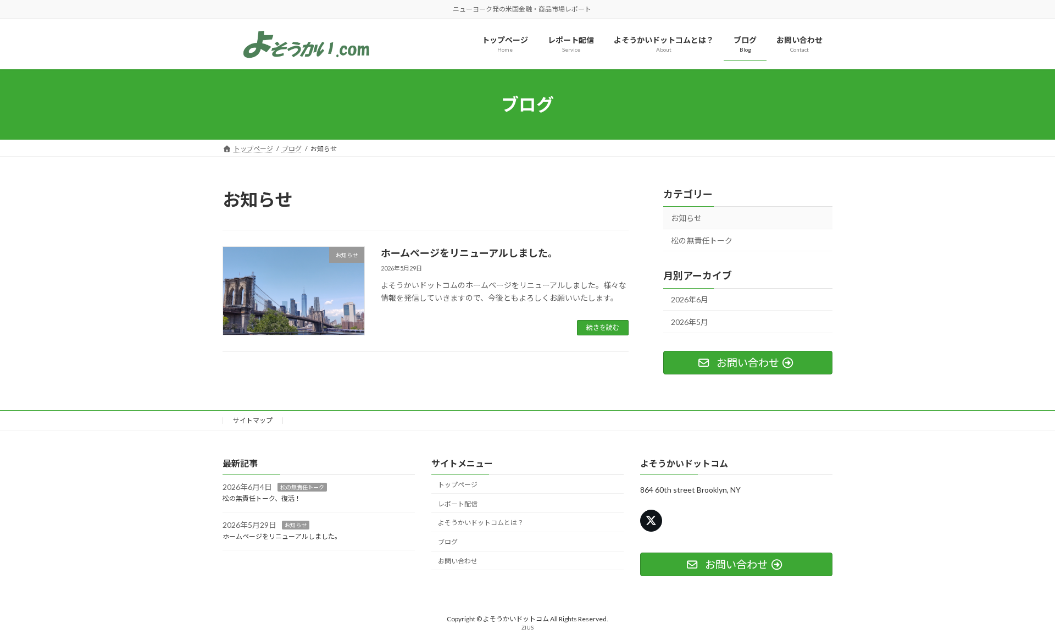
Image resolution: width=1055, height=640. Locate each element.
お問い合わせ (457, 561)
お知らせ (686, 218)
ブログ (448, 542)
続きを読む (602, 327)
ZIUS (527, 627)
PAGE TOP (1021, 610)
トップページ (457, 484)
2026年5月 (689, 322)
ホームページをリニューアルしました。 (469, 253)
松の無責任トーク (701, 240)
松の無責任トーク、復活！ (262, 498)
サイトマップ (253, 420)
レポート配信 (457, 503)
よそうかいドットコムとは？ (481, 522)
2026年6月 (689, 300)
